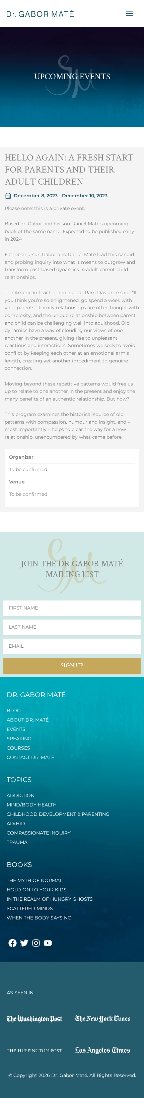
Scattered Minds (30, 908)
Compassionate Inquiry (39, 833)
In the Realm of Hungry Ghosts (50, 899)
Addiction (20, 795)
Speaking (19, 739)
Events (16, 729)
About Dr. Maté (28, 720)
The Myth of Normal (34, 880)
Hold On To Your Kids (37, 890)
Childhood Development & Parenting (58, 814)
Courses (18, 748)
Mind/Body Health (32, 805)
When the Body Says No (39, 918)
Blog (14, 710)
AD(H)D (16, 823)
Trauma (17, 842)
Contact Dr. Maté (30, 757)
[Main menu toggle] (130, 13)
